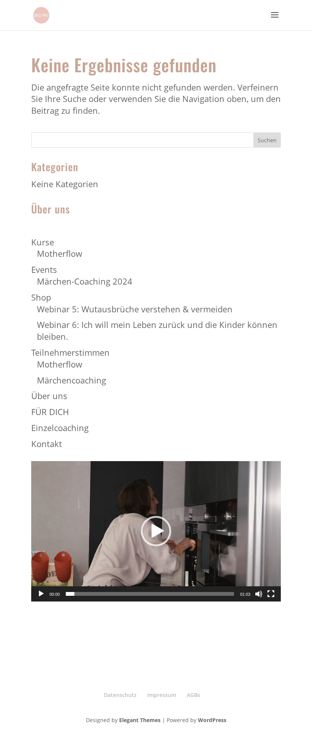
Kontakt (46, 443)
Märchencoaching (71, 380)
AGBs (193, 695)
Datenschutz (120, 695)
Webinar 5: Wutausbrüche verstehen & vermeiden (134, 309)
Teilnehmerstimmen (70, 352)
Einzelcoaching (60, 427)
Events (44, 269)
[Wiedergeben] (41, 594)
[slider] (150, 594)
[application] (156, 531)
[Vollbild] (271, 594)
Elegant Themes (140, 720)
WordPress (212, 720)
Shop (41, 297)
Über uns (49, 395)
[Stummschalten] (259, 594)
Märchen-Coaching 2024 (84, 281)
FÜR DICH (50, 411)
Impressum (161, 695)
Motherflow (59, 253)
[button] (156, 531)
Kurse (42, 242)
